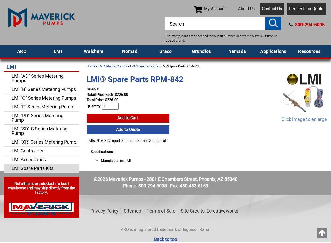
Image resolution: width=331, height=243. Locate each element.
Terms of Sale (161, 211)
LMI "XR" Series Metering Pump (44, 142)
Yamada (237, 51)
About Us (246, 9)
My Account (215, 9)
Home (91, 66)
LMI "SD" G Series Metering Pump (39, 131)
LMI (58, 51)
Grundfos (201, 51)
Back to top (165, 239)
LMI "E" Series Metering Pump (42, 107)
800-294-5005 (309, 24)
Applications (273, 51)
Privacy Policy (104, 211)
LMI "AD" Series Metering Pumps (38, 78)
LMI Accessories (29, 159)
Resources (309, 51)
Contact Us (272, 9)
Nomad (129, 51)
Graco (165, 51)
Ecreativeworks (222, 211)
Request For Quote (306, 9)
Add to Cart (128, 118)
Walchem (93, 51)
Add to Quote (128, 130)
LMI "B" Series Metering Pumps (44, 89)
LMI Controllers (27, 150)
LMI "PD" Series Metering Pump (37, 118)
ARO (21, 51)
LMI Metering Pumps (112, 66)
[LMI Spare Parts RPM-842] (304, 93)
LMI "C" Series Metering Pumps (44, 98)
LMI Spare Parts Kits (144, 66)
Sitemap (132, 211)
